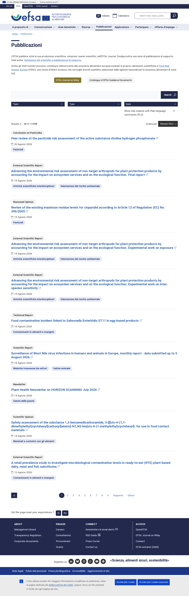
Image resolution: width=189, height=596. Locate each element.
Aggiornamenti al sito (98, 570)
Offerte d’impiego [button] (165, 27)
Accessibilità (78, 570)
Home (15, 34)
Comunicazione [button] (43, 27)
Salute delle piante (23, 400)
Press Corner (93, 541)
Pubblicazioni (104, 26)
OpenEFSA (141, 529)
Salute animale (61, 368)
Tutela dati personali (35, 570)
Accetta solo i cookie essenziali (153, 582)
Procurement (63, 541)
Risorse (86, 27)
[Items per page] (14, 495)
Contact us (91, 547)
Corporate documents (26, 541)
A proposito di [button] (20, 27)
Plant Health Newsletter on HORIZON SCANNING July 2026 (54, 390)
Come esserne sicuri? (49, 2)
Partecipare (141, 27)
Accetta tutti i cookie (126, 582)
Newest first (166, 123)
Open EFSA (28, 6)
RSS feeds (91, 535)
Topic (16, 104)
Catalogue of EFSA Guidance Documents (111, 80)
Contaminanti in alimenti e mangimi (33, 331)
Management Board (25, 529)
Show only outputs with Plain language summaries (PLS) (145, 112)
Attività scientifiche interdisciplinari (33, 186)
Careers (60, 529)
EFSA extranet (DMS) (147, 547)
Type (72, 104)
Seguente (118, 495)
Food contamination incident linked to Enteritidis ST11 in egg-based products (75, 320)
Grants (59, 547)
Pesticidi (18, 149)
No (65, 513)
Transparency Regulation (27, 535)
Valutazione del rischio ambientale (80, 186)
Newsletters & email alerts (100, 529)
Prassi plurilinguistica (59, 570)
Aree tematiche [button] (67, 27)
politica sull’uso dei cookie (61, 585)
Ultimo (131, 495)
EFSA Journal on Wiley (67, 80)
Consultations (63, 535)
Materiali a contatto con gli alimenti (33, 441)
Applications (122, 27)
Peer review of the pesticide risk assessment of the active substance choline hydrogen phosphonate (83, 138)
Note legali (17, 570)
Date (128, 104)
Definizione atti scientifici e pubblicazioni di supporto (52, 60)
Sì (58, 513)
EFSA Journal (42, 6)
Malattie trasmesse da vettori (30, 368)
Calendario (123, 15)
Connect (54, 6)
